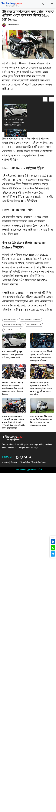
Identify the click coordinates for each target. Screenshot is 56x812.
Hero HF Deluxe (10, 319)
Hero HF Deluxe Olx (34, 324)
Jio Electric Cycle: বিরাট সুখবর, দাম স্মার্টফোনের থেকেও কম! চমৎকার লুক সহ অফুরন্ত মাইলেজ (41, 356)
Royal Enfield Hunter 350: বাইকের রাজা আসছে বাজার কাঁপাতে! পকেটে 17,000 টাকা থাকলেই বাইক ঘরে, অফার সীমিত (13, 422)
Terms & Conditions (39, 462)
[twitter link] (26, 457)
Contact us (14, 462)
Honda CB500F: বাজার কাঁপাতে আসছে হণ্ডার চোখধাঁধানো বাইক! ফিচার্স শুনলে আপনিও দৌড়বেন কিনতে (12, 388)
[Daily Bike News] (11, 4)
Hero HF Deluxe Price (11, 330)
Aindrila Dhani (13, 24)
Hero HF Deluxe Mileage (13, 324)
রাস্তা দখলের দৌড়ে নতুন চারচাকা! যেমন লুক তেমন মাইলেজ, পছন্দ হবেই (14, 122)
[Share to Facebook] (53, 541)
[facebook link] (17, 457)
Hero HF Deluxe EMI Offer (30, 319)
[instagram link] (21, 457)
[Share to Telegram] (53, 554)
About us (5, 462)
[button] (43, 4)
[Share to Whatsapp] (53, 547)
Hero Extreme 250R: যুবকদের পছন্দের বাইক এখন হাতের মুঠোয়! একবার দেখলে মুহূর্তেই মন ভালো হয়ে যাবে (41, 388)
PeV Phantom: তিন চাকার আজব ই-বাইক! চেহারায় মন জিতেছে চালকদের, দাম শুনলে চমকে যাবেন (41, 421)
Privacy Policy (25, 462)
